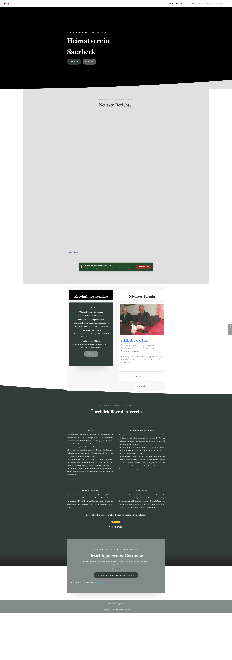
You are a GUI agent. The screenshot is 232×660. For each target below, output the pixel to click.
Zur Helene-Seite (143, 267)
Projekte (210, 3)
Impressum (121, 604)
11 (140, 376)
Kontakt (221, 3)
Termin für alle (149, 348)
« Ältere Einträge (72, 253)
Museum (191, 3)
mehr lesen (75, 190)
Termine (74, 61)
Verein (200, 3)
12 (143, 376)
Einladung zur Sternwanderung (85, 232)
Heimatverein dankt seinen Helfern (87, 179)
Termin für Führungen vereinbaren (116, 575)
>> (150, 376)
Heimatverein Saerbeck (176, 3)
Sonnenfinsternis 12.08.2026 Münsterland (91, 205)
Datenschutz (100, 582)
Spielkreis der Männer (134, 340)
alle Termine (141, 386)
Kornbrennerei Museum (142, 431)
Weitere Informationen (131, 368)
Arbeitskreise (90, 491)
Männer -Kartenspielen (131, 351)
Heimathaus (127, 348)
